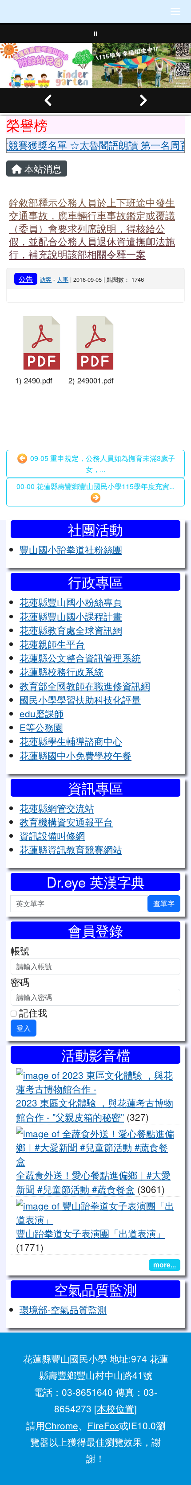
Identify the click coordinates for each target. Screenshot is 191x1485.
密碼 (20, 981)
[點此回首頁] (95, 65)
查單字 (164, 903)
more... (164, 1264)
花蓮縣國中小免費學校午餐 (75, 755)
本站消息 (42, 168)
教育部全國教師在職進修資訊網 (85, 685)
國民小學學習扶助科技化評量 (80, 699)
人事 (62, 279)
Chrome (61, 1425)
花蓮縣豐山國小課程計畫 (71, 616)
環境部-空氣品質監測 (63, 1309)
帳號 (20, 950)
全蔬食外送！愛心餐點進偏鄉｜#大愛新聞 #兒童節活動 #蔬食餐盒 (93, 1181)
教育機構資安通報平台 (66, 821)
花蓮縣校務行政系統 (61, 671)
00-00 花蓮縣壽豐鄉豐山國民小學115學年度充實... (95, 486)
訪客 (46, 279)
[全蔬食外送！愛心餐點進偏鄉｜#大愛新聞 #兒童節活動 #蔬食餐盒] (95, 1145)
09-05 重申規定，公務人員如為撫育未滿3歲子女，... (101, 464)
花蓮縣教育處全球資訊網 (71, 630)
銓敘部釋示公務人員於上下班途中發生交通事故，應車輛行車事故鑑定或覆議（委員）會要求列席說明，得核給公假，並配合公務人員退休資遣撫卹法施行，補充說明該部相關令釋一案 (92, 228)
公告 (26, 279)
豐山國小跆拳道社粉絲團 (71, 549)
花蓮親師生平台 (52, 643)
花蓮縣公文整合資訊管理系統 (80, 657)
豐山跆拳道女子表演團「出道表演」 (90, 1233)
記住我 (31, 1012)
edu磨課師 (42, 713)
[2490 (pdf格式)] (41, 343)
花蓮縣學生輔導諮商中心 (71, 741)
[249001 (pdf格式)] (95, 343)
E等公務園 (41, 727)
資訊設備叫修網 (52, 835)
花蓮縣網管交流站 (57, 807)
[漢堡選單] (175, 11)
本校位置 (115, 1408)
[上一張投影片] (48, 100)
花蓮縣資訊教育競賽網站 (71, 849)
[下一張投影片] (143, 100)
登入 (23, 1028)
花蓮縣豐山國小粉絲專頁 (71, 602)
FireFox (103, 1425)
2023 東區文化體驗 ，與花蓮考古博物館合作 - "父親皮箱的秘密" (94, 1109)
